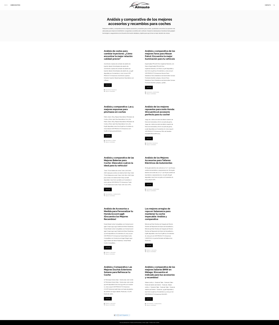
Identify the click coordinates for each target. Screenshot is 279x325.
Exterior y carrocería (110, 252)
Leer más (107, 85)
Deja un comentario (110, 91)
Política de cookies (154, 322)
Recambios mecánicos (111, 89)
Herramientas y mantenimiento (113, 194)
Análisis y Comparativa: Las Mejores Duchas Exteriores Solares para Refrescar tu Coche (118, 271)
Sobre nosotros (15, 5)
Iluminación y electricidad (153, 92)
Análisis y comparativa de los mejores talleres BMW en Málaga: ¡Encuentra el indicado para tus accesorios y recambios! (160, 272)
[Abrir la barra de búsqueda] (274, 5)
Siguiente (126, 315)
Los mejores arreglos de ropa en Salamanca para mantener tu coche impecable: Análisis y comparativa (157, 213)
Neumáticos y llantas (111, 140)
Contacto (268, 5)
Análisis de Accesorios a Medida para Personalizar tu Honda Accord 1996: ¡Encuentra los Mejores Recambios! (118, 213)
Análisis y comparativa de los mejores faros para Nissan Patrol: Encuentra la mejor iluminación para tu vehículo (160, 55)
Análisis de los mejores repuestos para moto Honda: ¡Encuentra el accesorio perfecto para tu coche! (160, 110)
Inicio (6, 5)
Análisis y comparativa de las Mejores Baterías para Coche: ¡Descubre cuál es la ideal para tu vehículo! (119, 161)
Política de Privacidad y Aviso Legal (139, 322)
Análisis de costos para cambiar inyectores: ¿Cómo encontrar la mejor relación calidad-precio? (118, 55)
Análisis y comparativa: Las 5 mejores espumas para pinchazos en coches (118, 109)
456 (120, 315)
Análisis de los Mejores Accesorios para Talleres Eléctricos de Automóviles (158, 160)
